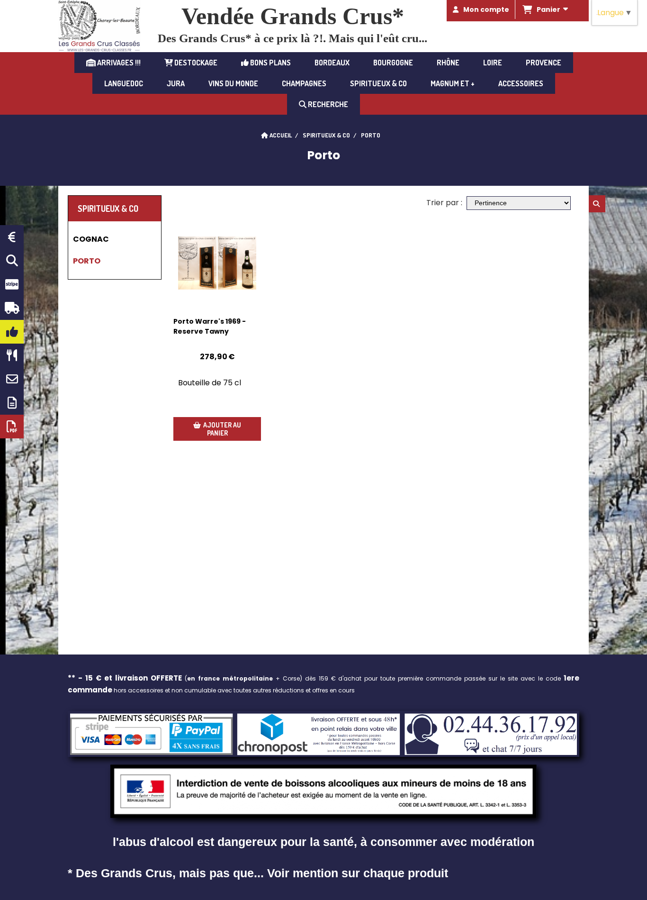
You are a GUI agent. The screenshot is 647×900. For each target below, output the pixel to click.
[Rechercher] (597, 203)
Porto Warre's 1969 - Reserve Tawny (209, 326)
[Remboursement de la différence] (12, 237)
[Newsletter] (12, 403)
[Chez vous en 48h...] (12, 308)
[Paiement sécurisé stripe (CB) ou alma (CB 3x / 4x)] (12, 284)
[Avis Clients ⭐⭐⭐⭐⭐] (12, 332)
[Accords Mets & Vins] (12, 355)
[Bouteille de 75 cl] (217, 263)
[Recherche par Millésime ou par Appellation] (12, 261)
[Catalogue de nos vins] (12, 426)
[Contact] (12, 379)
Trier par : (444, 202)
